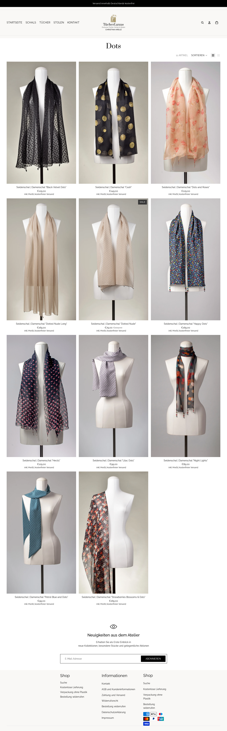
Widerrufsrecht (110, 700)
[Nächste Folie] (71, 122)
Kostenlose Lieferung (71, 687)
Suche (63, 682)
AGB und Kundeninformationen (118, 689)
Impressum (108, 718)
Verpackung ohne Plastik (73, 692)
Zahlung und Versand (113, 695)
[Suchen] (202, 22)
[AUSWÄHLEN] (143, 179)
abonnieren (153, 658)
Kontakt (106, 683)
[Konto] (209, 22)
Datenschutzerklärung (114, 712)
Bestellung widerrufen (72, 696)
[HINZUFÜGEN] (71, 179)
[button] (199, 55)
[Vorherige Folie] (12, 122)
